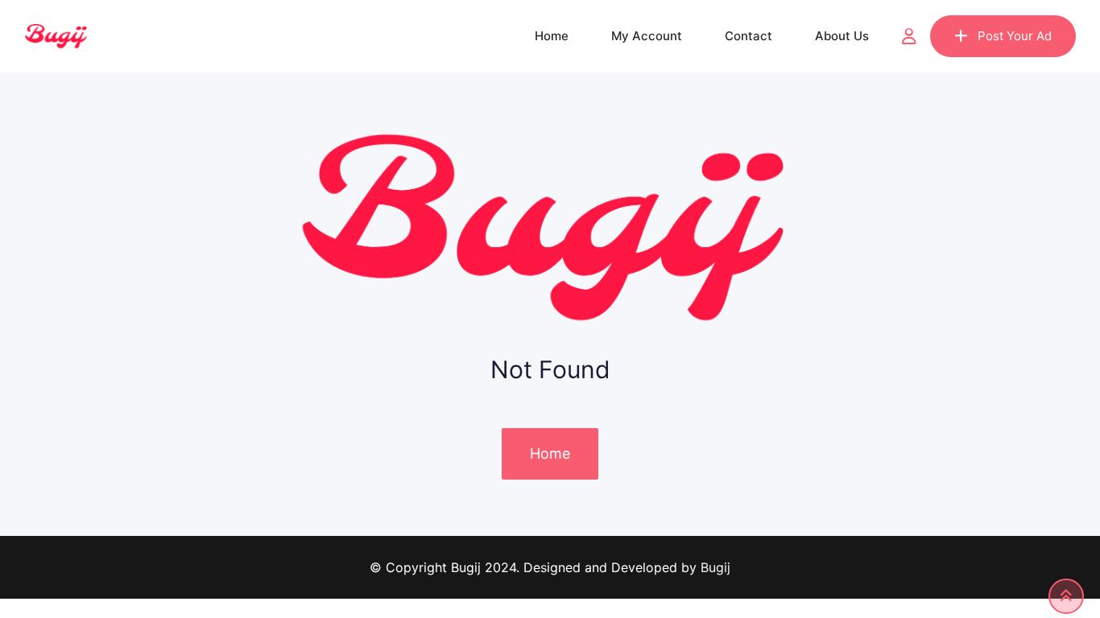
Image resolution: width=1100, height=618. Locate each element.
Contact (748, 35)
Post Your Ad (1015, 35)
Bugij (715, 567)
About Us (842, 35)
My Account (646, 35)
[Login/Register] (909, 36)
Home (552, 35)
